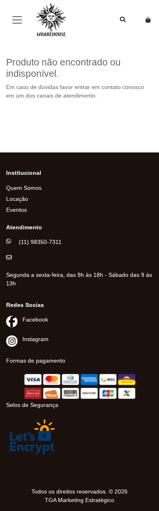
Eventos (16, 210)
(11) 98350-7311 (40, 242)
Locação (17, 199)
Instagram (35, 339)
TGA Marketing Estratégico (79, 500)
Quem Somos (24, 188)
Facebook (35, 319)
